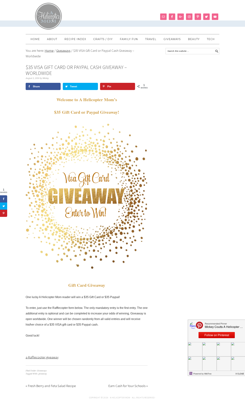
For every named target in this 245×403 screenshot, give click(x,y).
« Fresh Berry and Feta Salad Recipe (51, 386)
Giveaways (42, 371)
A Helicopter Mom (120, 397)
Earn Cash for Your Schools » (128, 386)
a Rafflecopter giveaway (42, 357)
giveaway (42, 374)
